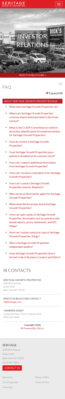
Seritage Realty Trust (13, 4)
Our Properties (10, 382)
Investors (7, 387)
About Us (7, 377)
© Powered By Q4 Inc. (32, 328)
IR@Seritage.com (12, 301)
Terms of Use (42, 382)
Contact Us (12, 367)
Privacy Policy (42, 377)
